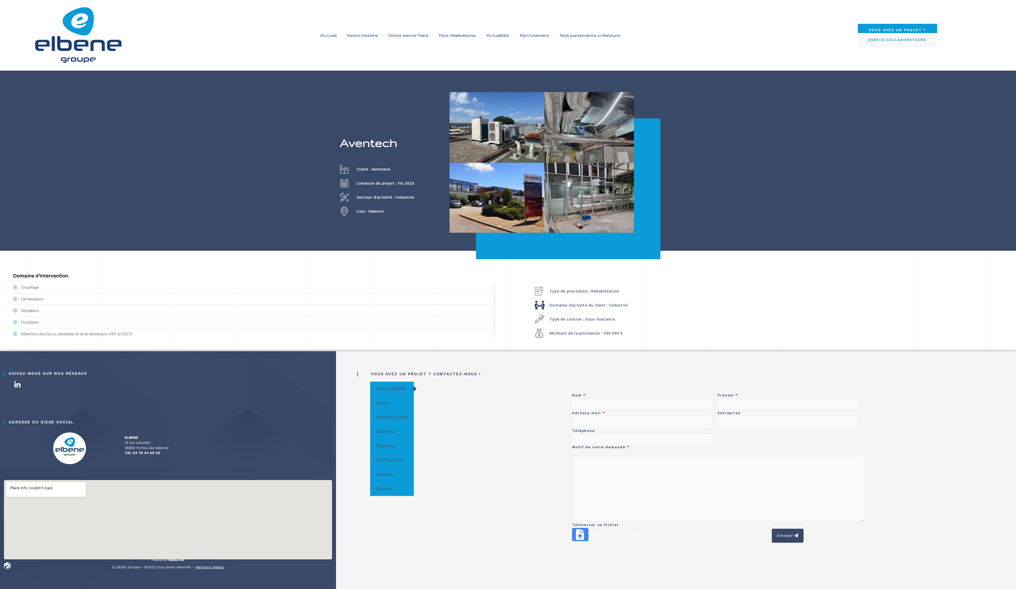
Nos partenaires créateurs (590, 35)
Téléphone (583, 430)
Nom (579, 395)
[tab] (392, 389)
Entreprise (729, 413)
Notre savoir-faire (409, 35)
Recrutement (534, 35)
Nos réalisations (457, 35)
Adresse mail (588, 413)
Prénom (728, 395)
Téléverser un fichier (595, 525)
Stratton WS (177, 560)
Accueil (328, 35)
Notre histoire (362, 35)
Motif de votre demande (601, 447)
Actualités (497, 35)
